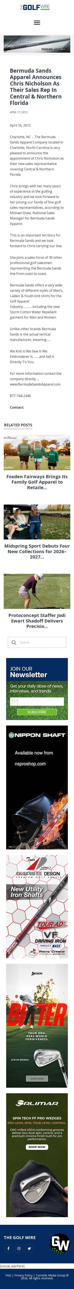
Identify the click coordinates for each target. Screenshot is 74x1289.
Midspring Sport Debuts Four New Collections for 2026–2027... (37, 551)
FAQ (8, 1275)
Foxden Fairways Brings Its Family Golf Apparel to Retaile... (37, 481)
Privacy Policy (23, 1275)
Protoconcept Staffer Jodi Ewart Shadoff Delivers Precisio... (37, 620)
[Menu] (37, 22)
